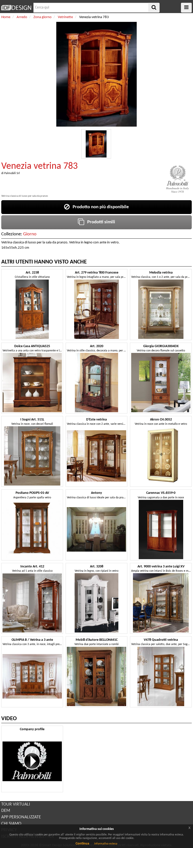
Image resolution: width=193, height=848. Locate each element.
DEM (5, 810)
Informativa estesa (105, 843)
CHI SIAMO (11, 823)
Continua (82, 843)
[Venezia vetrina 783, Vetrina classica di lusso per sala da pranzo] (96, 143)
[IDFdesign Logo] (16, 7)
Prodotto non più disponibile (99, 207)
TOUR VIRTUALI (15, 804)
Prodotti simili (99, 222)
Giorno (29, 234)
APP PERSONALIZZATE (21, 817)
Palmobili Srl (12, 173)
